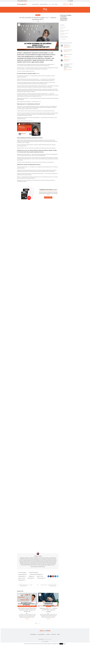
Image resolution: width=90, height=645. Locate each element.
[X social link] (51, 576)
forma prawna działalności (22, 572)
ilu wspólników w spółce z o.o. (33, 572)
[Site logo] (21, 4)
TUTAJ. (39, 101)
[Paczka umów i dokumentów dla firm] (61, 46)
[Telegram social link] (57, 576)
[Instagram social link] (69, 1)
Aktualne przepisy (63, 27)
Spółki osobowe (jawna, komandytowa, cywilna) (64, 37)
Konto (65, 4)
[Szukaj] (68, 4)
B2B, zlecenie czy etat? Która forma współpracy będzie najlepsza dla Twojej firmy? (27, 610)
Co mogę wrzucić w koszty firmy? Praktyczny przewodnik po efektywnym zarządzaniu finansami (68, 66)
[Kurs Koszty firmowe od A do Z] (61, 56)
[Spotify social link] (72, 1)
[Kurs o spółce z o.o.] (61, 60)
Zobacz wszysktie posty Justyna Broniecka (38, 566)
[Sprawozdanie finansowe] (61, 51)
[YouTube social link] (71, 1)
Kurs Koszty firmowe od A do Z (68, 55)
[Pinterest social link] (53, 576)
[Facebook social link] (68, 1)
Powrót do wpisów (38, 585)
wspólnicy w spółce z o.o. (41, 578)
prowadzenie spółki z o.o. (22, 576)
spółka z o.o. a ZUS (40, 576)
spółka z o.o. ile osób (21, 578)
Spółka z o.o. (34, 606)
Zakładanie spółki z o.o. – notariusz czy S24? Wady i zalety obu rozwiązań (48, 610)
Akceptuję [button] (61, 643)
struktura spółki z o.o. (31, 578)
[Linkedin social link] (55, 576)
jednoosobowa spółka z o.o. (22, 574)
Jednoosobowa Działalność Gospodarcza (24, 606)
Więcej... (64, 643)
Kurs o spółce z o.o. (67, 59)
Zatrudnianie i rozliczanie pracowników (64, 34)
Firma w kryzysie (63, 39)
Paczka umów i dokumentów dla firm (67, 45)
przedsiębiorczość (31, 576)
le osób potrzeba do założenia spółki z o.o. (36, 574)
